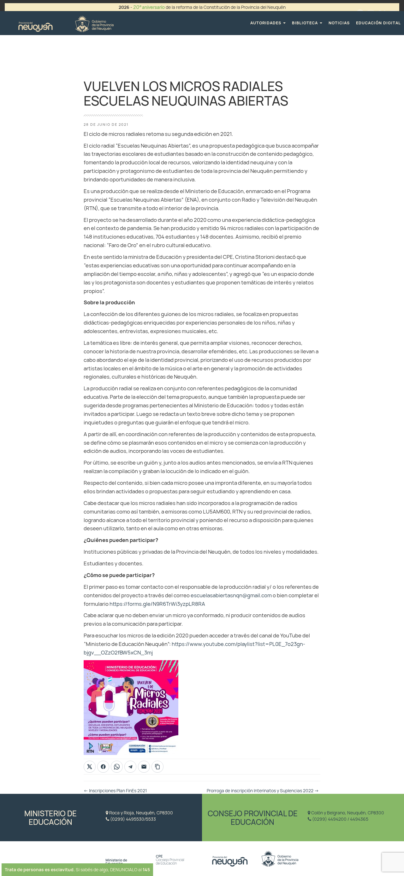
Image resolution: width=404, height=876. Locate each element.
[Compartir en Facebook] (103, 767)
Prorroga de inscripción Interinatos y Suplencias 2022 (263, 791)
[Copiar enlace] (157, 767)
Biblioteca (305, 23)
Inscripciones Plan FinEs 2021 (115, 791)
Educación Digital (378, 23)
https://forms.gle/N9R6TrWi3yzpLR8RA (157, 603)
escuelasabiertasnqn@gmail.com (231, 595)
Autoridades (266, 23)
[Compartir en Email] (144, 767)
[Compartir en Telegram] (130, 767)
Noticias (339, 23)
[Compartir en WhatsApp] (117, 767)
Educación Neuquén (65, 23)
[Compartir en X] (90, 767)
